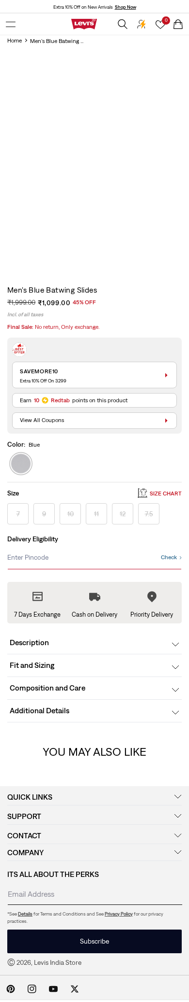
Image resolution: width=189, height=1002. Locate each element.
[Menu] (10, 24)
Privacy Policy (119, 914)
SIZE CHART (166, 493)
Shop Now (125, 7)
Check (169, 557)
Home (14, 40)
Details (25, 914)
